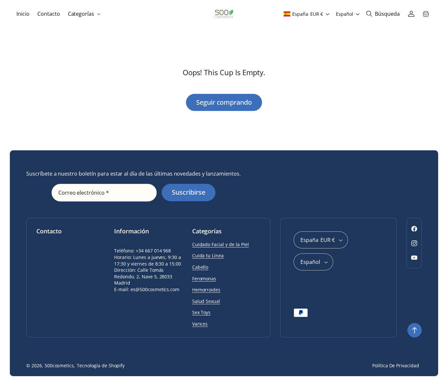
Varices (200, 324)
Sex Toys (201, 312)
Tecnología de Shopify (101, 365)
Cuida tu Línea (208, 255)
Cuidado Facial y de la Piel (220, 244)
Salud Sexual (206, 301)
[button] (83, 14)
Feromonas (204, 278)
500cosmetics (59, 365)
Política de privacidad (395, 365)
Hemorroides (206, 290)
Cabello (200, 267)
